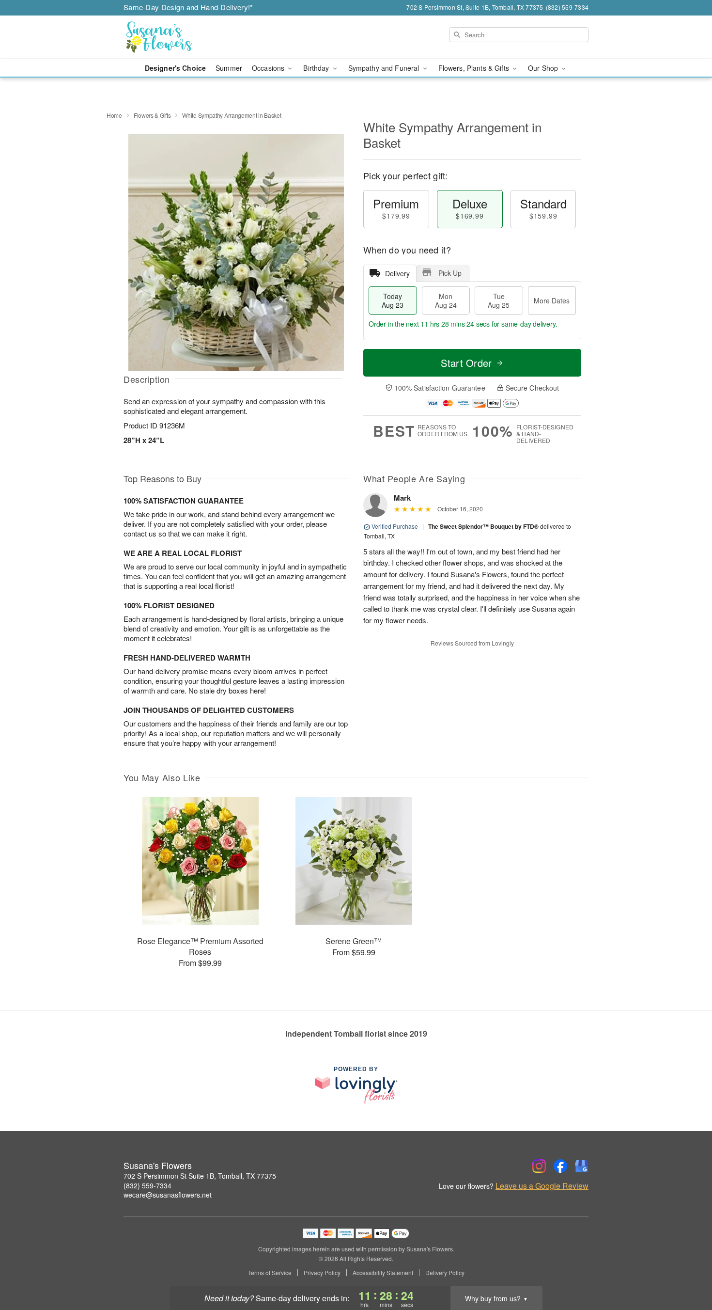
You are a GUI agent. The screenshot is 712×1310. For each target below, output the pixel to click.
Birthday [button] (317, 68)
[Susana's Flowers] (193, 37)
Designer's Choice (175, 68)
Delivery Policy (444, 1273)
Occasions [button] (269, 68)
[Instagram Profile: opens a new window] (539, 1166)
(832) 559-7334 (147, 1185)
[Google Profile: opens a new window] (581, 1166)
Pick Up (450, 273)
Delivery (397, 273)
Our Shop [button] (544, 68)
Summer (229, 68)
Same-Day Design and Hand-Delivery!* (188, 7)
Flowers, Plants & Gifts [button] (474, 68)
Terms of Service (270, 1273)
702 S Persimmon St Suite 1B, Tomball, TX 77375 (200, 1176)
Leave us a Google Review (541, 1186)
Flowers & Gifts (152, 115)
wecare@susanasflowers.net (168, 1195)
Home (114, 115)
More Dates (552, 300)
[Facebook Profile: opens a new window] (560, 1166)
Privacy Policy (322, 1273)
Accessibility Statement (383, 1273)
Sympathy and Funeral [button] (384, 68)
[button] (686, 1269)
